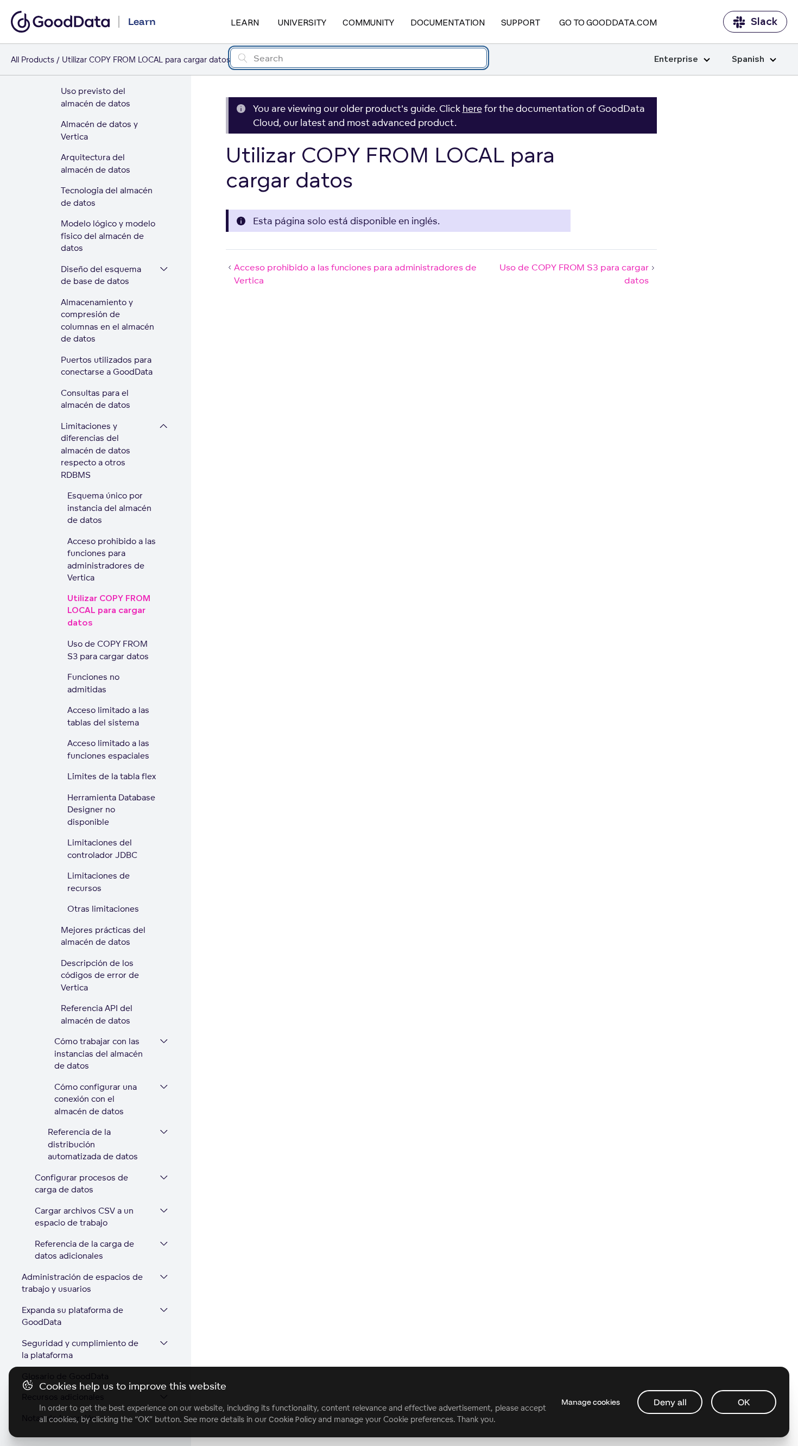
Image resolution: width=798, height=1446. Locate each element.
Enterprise (676, 59)
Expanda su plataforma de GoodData (72, 1316)
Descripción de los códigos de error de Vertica (100, 975)
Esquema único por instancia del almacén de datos (109, 507)
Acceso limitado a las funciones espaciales (108, 749)
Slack (764, 21)
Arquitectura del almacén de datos (95, 163)
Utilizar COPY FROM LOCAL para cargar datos (108, 611)
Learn (245, 22)
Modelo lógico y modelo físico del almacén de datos (108, 235)
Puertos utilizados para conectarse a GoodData (107, 366)
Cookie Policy (292, 1419)
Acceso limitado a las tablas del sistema (108, 716)
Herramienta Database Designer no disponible (111, 809)
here (472, 108)
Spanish (748, 59)
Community (368, 22)
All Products (32, 59)
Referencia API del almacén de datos (96, 1014)
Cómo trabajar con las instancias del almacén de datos (98, 1053)
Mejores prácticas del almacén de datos (103, 936)
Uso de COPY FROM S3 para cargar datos (108, 650)
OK (744, 1402)
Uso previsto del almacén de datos (95, 97)
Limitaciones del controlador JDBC (102, 848)
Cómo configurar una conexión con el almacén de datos (95, 1099)
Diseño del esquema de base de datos (101, 275)
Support (520, 22)
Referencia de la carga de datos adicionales (84, 1250)
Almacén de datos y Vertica (99, 130)
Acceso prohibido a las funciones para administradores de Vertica (111, 559)
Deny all (670, 1402)
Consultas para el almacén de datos (95, 399)
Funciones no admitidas (93, 683)
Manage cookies (590, 1402)
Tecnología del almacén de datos (107, 196)
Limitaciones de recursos (98, 881)
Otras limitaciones (103, 909)
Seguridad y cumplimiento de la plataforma (80, 1349)
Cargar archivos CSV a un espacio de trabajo (84, 1216)
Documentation (447, 22)
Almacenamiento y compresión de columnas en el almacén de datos (107, 320)
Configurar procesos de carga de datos (81, 1183)
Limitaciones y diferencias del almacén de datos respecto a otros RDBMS (95, 450)
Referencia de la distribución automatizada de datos (93, 1144)
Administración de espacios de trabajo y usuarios (82, 1283)
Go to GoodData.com (608, 22)
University (302, 22)
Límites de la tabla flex (111, 776)
